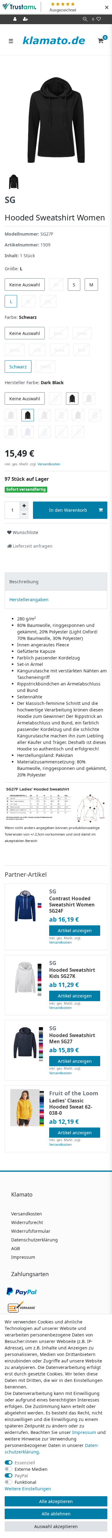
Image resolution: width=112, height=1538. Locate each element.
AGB (15, 1248)
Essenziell (25, 1463)
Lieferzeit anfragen (32, 546)
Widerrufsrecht (27, 1222)
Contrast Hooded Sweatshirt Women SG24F (72, 905)
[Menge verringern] (24, 514)
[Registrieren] (26, 19)
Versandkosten (48, 464)
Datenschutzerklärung (34, 1240)
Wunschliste (25, 532)
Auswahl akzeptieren (56, 1526)
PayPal (21, 1476)
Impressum (23, 1257)
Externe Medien (31, 1469)
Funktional (25, 1482)
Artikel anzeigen (75, 930)
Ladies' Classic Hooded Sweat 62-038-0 (70, 1107)
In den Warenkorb (68, 510)
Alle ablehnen (56, 1514)
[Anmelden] (15, 19)
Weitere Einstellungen (28, 1489)
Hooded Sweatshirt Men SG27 (72, 1038)
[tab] (56, 581)
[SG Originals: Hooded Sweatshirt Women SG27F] (56, 805)
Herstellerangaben (29, 599)
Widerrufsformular (30, 1231)
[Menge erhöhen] (24, 506)
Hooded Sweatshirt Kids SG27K (72, 973)
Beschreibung (24, 581)
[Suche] (85, 19)
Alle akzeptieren (56, 1501)
